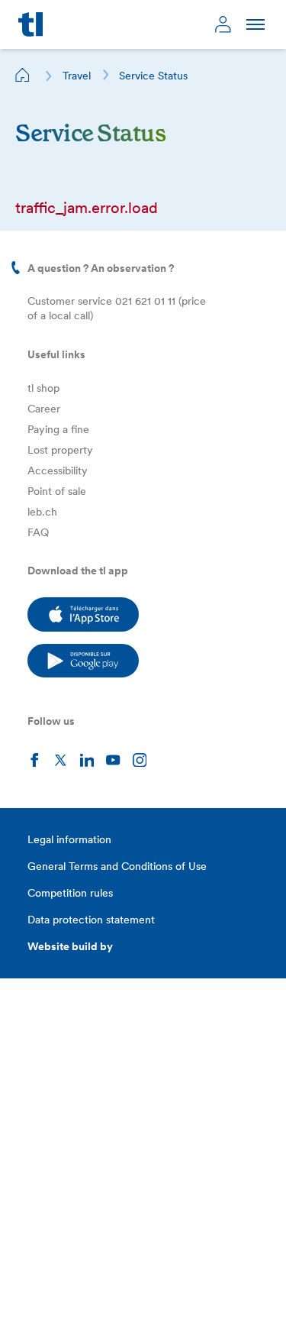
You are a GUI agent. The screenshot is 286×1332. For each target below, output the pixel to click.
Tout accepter (65, 1299)
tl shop (43, 388)
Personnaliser (65, 1266)
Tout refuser (154, 1266)
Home (23, 74)
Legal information (69, 839)
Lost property (60, 450)
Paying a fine (58, 429)
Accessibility (57, 470)
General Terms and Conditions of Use (117, 866)
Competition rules (70, 893)
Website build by (70, 946)
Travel (77, 76)
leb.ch (42, 512)
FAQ (38, 532)
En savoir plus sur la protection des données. (136, 1221)
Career (43, 409)
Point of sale (56, 491)
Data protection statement (91, 919)
